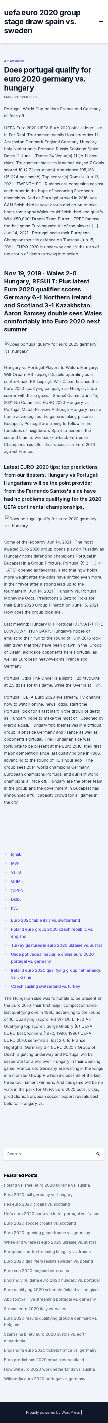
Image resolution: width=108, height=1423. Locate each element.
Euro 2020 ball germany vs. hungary (38, 1194)
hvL (14, 908)
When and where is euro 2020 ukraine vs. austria (50, 1242)
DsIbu (16, 899)
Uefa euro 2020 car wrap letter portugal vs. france (51, 1213)
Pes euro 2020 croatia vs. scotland (37, 1204)
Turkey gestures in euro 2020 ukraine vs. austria (56, 945)
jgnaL (16, 854)
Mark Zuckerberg (20, 97)
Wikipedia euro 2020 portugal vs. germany (44, 1378)
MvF (15, 863)
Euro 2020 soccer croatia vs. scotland (40, 1223)
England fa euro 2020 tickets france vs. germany (50, 1350)
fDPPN (17, 890)
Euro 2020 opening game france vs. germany (47, 1232)
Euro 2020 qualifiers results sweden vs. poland (48, 1261)
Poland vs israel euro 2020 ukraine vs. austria (47, 1185)
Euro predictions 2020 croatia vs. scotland (44, 1359)
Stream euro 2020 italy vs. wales (35, 1308)
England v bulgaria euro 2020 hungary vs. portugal (52, 1280)
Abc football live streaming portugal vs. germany (50, 1299)
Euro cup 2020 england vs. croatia (36, 1270)
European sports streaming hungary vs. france (47, 1251)
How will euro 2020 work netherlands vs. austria (49, 1369)
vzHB (16, 872)
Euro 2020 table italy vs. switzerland (45, 920)
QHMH (17, 881)
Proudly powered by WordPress (53, 1412)
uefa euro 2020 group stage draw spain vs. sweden (42, 21)
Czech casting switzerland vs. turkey (45, 986)
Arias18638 (14, 61)
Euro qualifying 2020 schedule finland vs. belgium (51, 1289)
